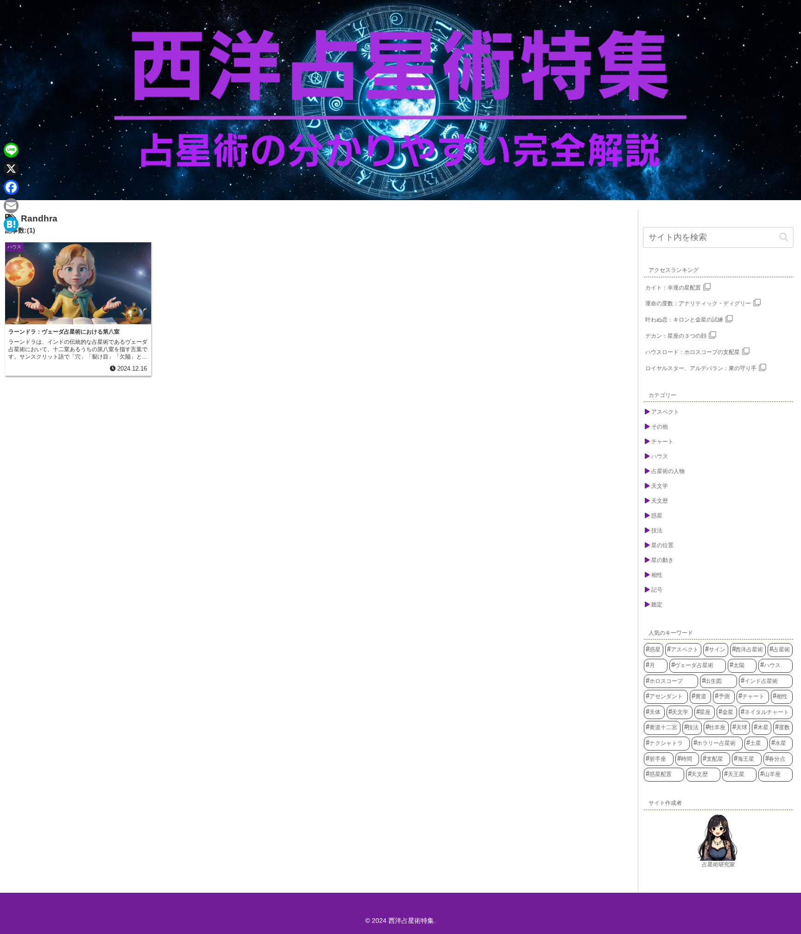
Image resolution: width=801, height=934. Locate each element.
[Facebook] (11, 187)
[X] (11, 168)
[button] (784, 237)
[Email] (11, 205)
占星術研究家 (718, 864)
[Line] (11, 150)
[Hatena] (11, 224)
